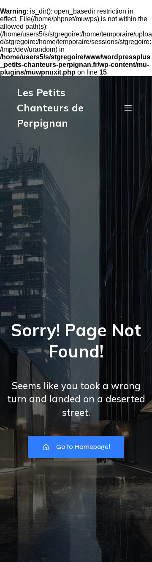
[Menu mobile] (128, 107)
